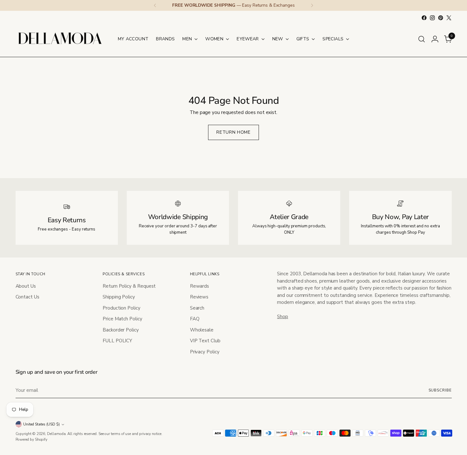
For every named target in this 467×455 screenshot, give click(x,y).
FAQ (195, 319)
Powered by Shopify (32, 439)
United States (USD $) (41, 424)
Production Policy (121, 308)
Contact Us (27, 297)
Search (197, 308)
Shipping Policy (119, 297)
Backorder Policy (121, 330)
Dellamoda (56, 433)
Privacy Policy (205, 352)
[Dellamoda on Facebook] (424, 18)
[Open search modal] (421, 39)
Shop (282, 316)
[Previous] (155, 5)
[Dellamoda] (60, 38)
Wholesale (201, 330)
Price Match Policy (122, 319)
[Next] (312, 5)
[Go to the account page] (435, 39)
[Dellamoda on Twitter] (449, 18)
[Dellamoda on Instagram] (432, 18)
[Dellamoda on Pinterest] (440, 18)
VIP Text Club (205, 341)
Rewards (199, 286)
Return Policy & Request (129, 286)
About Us (26, 286)
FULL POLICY (117, 341)
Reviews (199, 297)
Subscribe (440, 390)
